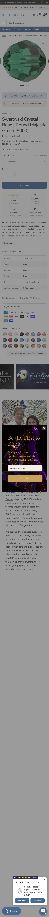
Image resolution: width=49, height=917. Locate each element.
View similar (22, 900)
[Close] (44, 428)
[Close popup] (44, 879)
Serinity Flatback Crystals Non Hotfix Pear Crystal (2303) (33, 889)
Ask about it (37, 900)
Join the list (25, 478)
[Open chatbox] (43, 911)
